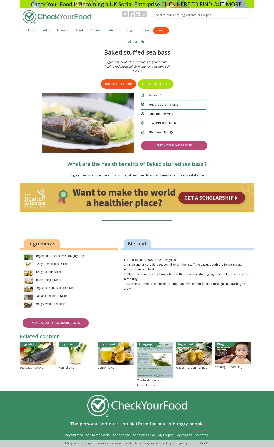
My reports (184, 435)
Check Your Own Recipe (174, 145)
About (113, 30)
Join (161, 30)
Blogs (129, 30)
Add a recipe (121, 435)
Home (31, 30)
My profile (202, 435)
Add (46, 30)
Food (79, 30)
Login (145, 30)
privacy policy (79, 443)
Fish (143, 41)
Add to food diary (118, 84)
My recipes (166, 435)
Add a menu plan (144, 435)
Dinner (132, 41)
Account (62, 30)
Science (96, 30)
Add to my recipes (155, 84)
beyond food (74, 435)
